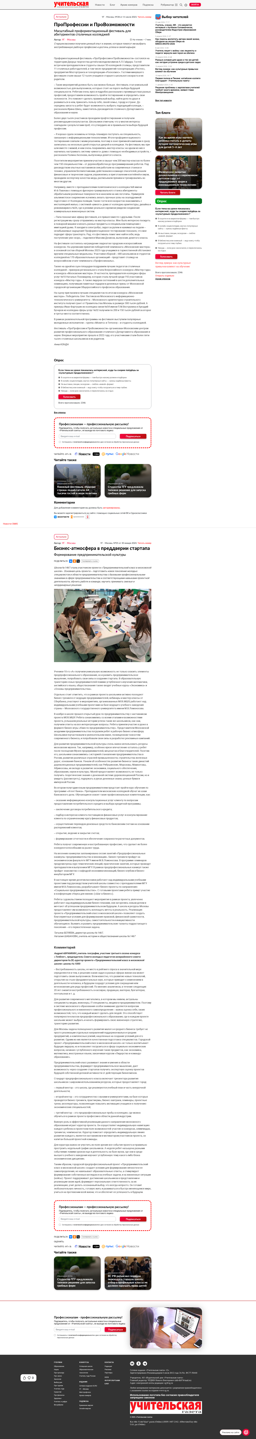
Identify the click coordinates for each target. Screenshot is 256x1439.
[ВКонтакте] (70, 561)
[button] (62, 517)
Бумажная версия (86, 1405)
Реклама (108, 1369)
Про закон (58, 1376)
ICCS (107, 1377)
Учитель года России (87, 1376)
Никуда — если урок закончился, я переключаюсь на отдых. (87, 391)
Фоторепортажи (112, 1380)
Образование (59, 1366)
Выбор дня (58, 1382)
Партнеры (108, 1373)
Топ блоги (162, 113)
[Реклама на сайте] (246, 1432)
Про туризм (58, 1386)
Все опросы (60, 412)
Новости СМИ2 (10, 524)
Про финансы (59, 1395)
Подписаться (133, 436)
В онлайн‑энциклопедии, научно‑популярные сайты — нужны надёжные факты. (96, 381)
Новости (100, 4)
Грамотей (57, 1392)
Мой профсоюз (85, 1392)
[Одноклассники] (74, 561)
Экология (57, 1379)
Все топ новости (163, 100)
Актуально (61, 16)
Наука (56, 1369)
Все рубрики (58, 1405)
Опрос (162, 201)
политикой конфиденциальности (86, 442)
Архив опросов (162, 279)
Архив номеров (128, 4)
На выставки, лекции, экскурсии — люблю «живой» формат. (87, 384)
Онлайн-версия (85, 1408)
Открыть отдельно (164, 275)
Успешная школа (85, 1366)
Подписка (148, 4)
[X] (78, 561)
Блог (112, 4)
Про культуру (59, 1373)
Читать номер (144, 16)
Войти (195, 5)
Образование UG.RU (65, 484)
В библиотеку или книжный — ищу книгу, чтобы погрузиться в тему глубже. (94, 387)
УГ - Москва (68, 39)
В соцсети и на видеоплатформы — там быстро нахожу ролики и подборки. (94, 377)
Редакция (108, 1366)
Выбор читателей (175, 17)
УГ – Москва (84, 1389)
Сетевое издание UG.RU (88, 1386)
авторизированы (111, 508)
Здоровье (57, 1398)
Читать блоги (167, 192)
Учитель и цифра (60, 1402)
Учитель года (59, 1389)
